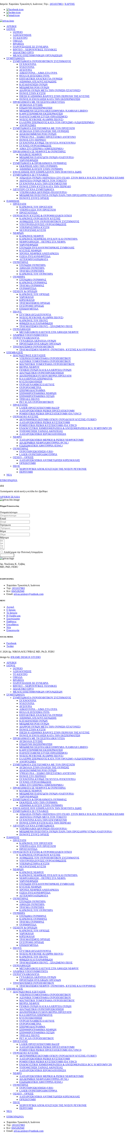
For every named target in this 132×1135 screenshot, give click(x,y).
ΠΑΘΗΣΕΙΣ (12, 201)
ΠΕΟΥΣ (17, 311)
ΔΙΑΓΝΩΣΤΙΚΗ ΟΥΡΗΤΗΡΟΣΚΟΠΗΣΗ (41, 372)
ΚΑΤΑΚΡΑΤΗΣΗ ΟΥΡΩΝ (33, 84)
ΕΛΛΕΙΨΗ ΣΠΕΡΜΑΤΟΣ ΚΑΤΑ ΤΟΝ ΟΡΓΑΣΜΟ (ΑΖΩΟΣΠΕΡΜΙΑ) (56, 122)
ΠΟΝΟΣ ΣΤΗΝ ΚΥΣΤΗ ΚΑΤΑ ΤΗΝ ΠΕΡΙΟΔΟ (45, 186)
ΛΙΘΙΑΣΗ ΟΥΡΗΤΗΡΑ (32, 268)
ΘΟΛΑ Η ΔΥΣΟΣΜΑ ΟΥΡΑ (34, 75)
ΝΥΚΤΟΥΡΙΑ (26, 67)
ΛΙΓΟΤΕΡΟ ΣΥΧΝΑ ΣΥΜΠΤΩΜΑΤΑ (33, 189)
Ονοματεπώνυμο (8, 512)
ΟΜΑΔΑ (18, 40)
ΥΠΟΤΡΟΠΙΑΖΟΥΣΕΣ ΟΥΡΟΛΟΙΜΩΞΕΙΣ (42, 224)
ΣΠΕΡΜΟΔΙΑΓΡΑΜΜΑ (32, 390)
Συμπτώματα (13, 618)
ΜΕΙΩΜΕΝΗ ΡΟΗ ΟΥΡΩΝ (34, 87)
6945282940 (17, 591)
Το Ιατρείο (11, 612)
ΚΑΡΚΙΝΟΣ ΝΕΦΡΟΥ (31, 236)
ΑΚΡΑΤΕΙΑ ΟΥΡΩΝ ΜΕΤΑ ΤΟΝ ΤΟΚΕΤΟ (43, 180)
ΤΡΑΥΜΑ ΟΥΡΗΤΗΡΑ (31, 271)
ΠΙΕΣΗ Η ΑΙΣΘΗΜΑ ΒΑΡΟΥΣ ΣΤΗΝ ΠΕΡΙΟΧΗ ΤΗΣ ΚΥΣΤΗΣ (54, 96)
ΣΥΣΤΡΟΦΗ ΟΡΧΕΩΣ (31, 306)
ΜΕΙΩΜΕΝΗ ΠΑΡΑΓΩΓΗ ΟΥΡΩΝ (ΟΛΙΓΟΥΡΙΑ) (46, 157)
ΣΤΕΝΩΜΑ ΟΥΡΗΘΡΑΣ (32, 279)
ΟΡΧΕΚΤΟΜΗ (27, 463)
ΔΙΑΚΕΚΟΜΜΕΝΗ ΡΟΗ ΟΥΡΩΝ (38, 134)
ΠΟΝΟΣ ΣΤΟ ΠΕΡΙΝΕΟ (32, 139)
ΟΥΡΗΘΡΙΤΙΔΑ (28, 288)
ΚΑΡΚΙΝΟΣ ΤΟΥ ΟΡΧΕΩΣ (34, 294)
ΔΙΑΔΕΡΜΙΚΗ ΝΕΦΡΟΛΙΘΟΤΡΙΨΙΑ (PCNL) (44, 442)
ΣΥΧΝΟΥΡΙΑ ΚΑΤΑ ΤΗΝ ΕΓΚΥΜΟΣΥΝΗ (43, 183)
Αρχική (10, 607)
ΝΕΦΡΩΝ (18, 233)
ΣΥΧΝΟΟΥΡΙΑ (27, 64)
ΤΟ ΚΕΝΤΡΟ (20, 38)
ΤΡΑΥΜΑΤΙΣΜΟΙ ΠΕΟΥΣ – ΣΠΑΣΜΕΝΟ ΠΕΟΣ (45, 326)
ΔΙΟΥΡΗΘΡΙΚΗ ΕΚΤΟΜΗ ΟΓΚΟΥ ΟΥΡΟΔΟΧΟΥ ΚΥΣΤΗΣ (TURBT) (58, 419)
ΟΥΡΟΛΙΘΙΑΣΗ (22, 329)
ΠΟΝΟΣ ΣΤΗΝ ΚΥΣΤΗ (32, 93)
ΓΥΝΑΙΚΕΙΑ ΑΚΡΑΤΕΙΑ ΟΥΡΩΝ (37, 340)
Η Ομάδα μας (13, 615)
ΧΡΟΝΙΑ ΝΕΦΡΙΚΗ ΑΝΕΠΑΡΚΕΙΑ (39, 253)
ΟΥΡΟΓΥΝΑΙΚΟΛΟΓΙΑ (26, 338)
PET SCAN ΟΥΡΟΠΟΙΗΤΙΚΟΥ (36, 402)
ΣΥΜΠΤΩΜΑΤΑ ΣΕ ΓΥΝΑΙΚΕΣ (30, 174)
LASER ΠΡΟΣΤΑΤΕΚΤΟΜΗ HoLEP (39, 407)
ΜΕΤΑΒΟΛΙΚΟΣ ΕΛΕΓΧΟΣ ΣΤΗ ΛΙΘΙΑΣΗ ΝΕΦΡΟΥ (49, 332)
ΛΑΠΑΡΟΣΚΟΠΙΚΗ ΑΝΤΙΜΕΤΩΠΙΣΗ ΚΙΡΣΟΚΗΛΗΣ (49, 460)
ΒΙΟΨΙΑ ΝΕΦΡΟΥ (29, 367)
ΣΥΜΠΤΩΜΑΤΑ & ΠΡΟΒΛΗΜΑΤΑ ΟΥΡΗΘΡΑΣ (40, 163)
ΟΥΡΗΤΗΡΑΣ (20, 262)
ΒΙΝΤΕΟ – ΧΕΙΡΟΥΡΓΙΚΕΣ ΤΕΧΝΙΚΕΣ (35, 49)
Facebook (11, 643)
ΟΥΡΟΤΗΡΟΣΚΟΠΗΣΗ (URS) (36, 451)
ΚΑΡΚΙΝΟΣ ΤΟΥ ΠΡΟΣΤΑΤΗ (35, 206)
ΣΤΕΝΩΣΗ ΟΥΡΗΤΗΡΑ (32, 265)
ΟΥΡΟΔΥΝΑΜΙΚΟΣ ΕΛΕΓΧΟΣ (36, 384)
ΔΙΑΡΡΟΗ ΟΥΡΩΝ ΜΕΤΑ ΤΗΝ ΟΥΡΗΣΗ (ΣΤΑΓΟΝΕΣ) (49, 90)
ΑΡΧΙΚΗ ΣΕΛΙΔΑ (10, 496)
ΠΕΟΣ (16, 466)
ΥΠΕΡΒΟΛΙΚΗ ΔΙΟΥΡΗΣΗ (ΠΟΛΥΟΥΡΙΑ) (43, 192)
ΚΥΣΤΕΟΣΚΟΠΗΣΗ (30, 381)
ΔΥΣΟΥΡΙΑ (25, 70)
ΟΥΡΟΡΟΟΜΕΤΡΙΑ (30, 387)
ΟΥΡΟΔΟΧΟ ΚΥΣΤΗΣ (25, 416)
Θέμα (3, 531)
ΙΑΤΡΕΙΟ (18, 32)
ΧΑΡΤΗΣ (69, 4)
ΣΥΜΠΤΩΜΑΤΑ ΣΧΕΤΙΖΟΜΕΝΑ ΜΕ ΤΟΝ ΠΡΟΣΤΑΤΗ (44, 128)
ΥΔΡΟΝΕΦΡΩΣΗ (28, 160)
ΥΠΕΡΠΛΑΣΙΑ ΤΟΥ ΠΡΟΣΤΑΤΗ (37, 209)
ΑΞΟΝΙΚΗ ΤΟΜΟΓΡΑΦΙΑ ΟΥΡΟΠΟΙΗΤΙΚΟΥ (45, 361)
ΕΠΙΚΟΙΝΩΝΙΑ (8, 480)
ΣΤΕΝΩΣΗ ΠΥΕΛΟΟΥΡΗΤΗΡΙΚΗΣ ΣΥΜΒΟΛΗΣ (46, 247)
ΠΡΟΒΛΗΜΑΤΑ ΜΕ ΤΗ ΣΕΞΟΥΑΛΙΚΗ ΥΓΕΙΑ (39, 102)
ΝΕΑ (9, 474)
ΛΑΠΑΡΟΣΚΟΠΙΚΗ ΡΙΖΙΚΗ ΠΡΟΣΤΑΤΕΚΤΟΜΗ (47, 410)
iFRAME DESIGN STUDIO (25, 657)
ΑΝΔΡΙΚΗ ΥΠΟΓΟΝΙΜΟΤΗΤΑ (30, 335)
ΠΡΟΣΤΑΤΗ (19, 204)
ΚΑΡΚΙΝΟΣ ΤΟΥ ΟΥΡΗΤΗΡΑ (36, 273)
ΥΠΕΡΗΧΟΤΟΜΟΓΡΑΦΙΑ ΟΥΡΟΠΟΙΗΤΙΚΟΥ (45, 358)
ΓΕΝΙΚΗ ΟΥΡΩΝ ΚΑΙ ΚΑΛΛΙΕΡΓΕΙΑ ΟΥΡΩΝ (45, 370)
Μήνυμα (4, 537)
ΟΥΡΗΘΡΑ (19, 276)
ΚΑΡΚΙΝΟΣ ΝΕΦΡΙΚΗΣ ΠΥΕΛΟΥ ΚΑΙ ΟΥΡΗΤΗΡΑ (48, 239)
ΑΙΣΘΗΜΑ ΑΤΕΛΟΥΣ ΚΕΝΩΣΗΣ (38, 81)
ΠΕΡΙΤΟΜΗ (26, 472)
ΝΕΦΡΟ (17, 437)
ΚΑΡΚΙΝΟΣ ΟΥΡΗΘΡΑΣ (33, 282)
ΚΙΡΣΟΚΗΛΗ (27, 300)
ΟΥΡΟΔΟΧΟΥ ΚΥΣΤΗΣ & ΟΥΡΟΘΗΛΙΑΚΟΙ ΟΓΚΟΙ (42, 215)
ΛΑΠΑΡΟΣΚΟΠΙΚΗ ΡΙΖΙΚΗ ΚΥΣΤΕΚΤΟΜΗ (44, 422)
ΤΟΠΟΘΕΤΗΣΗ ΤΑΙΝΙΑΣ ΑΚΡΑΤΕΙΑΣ (41, 431)
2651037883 (56, 4)
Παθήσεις (11, 621)
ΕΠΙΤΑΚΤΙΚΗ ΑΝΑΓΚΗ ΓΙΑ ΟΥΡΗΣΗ (40, 78)
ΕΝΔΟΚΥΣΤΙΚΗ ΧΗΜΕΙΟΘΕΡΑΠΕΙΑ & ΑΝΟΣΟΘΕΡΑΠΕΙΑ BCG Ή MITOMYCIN (65, 428)
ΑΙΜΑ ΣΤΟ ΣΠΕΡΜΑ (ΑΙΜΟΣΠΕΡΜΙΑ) (41, 148)
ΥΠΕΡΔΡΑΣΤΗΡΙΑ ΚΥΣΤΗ (34, 227)
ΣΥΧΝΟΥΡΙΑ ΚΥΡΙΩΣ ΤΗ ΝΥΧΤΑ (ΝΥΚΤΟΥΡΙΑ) (47, 142)
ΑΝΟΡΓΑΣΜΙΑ (27, 125)
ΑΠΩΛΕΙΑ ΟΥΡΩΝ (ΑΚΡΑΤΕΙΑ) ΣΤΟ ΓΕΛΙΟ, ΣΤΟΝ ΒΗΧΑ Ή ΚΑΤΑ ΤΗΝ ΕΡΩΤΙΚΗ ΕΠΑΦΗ (71, 177)
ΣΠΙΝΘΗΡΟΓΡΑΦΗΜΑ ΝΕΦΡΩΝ (38, 393)
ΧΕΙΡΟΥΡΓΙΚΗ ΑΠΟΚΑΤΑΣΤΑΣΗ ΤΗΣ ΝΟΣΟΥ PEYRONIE (53, 469)
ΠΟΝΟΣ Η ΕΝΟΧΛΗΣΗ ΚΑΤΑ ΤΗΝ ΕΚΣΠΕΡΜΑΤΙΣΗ (49, 99)
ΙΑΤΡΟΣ (10, 29)
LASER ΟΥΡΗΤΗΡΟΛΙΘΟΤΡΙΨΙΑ (38, 454)
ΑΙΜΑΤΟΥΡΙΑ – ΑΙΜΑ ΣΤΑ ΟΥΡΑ (38, 73)
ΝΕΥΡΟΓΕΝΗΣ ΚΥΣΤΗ (32, 230)
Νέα (8, 627)
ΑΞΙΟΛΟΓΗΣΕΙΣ (22, 35)
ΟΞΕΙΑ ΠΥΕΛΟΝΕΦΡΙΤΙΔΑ (35, 256)
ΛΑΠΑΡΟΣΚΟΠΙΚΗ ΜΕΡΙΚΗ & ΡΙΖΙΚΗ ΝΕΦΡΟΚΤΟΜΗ (51, 439)
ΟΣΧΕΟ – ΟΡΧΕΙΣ (23, 457)
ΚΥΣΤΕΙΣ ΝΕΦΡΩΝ (30, 250)
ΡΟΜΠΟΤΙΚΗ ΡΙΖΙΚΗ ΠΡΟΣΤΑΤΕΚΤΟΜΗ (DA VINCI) (50, 413)
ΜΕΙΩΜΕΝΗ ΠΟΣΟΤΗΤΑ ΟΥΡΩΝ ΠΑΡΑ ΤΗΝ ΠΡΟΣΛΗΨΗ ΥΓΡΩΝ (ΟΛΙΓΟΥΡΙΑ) (65, 195)
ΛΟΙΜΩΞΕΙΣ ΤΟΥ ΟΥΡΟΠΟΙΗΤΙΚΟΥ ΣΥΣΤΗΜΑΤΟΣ (49, 221)
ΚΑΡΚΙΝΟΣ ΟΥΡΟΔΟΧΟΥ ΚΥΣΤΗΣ (39, 218)
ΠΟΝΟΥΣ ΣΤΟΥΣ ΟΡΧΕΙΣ (34, 198)
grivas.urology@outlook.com (28, 594)
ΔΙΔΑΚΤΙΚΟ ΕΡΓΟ (23, 52)
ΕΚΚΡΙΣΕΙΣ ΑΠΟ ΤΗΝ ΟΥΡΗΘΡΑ (38, 166)
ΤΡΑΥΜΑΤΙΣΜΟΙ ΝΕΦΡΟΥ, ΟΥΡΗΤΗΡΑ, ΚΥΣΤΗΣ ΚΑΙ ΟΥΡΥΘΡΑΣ (57, 349)
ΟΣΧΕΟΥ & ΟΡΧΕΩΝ (25, 291)
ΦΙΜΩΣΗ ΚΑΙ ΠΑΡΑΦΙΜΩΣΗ (36, 323)
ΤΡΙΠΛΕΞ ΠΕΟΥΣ (29, 399)
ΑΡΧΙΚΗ (11, 26)
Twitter (10, 646)
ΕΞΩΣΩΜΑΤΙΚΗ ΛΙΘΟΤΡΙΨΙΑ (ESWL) (41, 445)
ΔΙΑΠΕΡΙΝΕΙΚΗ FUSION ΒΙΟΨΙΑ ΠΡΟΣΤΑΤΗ (45, 375)
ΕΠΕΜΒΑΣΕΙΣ (14, 352)
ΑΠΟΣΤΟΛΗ (7, 555)
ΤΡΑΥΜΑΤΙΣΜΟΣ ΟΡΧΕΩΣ (34, 303)
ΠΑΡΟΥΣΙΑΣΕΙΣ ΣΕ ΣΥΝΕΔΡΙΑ (30, 46)
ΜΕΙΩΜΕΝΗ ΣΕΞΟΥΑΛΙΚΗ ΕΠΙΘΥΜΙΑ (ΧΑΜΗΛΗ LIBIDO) (53, 110)
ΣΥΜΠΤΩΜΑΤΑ (15, 58)
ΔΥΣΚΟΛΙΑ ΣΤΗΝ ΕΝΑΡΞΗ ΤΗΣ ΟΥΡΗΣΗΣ (44, 131)
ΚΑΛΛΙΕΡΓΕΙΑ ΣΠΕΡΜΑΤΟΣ (35, 378)
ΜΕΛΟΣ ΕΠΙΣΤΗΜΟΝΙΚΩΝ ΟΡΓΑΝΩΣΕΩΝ (37, 55)
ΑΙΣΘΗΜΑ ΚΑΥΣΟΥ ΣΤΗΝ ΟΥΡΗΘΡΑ (41, 169)
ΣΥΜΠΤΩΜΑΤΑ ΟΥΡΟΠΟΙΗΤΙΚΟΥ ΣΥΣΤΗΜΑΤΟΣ (42, 61)
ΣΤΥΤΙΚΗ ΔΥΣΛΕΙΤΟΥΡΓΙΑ (35, 314)
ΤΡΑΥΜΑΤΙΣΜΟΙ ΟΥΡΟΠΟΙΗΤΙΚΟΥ (33, 346)
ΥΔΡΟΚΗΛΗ (26, 297)
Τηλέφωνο (5, 525)
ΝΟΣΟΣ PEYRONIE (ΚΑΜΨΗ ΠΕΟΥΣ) (41, 119)
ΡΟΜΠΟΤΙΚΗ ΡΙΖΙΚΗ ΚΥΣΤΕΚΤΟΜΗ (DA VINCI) (48, 425)
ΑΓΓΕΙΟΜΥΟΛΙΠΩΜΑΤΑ (33, 259)
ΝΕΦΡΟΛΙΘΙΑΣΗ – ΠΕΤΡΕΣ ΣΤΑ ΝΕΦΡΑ (42, 241)
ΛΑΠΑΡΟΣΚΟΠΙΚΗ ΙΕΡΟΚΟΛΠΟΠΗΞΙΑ (42, 434)
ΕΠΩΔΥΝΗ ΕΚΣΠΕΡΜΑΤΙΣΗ (35, 107)
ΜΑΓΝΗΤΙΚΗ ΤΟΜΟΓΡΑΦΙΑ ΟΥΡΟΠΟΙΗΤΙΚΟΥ (47, 364)
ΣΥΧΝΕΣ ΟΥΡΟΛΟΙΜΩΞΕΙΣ (35, 145)
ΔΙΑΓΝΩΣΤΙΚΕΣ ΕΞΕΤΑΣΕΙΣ (29, 355)
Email (3, 518)
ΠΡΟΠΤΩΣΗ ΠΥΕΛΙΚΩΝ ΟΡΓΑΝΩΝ (40, 343)
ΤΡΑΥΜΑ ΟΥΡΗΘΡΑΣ (31, 285)
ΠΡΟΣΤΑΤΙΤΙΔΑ (28, 212)
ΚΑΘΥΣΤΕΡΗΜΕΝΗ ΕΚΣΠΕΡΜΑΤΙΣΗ (41, 113)
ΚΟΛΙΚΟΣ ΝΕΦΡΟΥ (30, 154)
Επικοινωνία (12, 630)
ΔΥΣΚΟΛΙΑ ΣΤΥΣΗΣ (31, 105)
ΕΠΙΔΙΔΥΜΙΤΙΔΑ (28, 308)
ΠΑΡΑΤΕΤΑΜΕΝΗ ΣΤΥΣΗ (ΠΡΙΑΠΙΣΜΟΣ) (43, 116)
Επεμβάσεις (12, 624)
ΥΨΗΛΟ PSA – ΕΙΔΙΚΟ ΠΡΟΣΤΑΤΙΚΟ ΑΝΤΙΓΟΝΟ (47, 137)
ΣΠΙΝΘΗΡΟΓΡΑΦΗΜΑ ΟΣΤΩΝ (37, 396)
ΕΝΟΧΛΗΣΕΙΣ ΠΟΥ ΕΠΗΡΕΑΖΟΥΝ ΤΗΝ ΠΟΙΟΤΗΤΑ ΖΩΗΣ (47, 172)
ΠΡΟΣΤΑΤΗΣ (20, 405)
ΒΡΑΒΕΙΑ (18, 43)
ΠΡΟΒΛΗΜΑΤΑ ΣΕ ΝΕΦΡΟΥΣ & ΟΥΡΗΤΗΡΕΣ (39, 151)
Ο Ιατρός (11, 610)
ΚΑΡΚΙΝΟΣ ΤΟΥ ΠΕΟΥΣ (33, 320)
